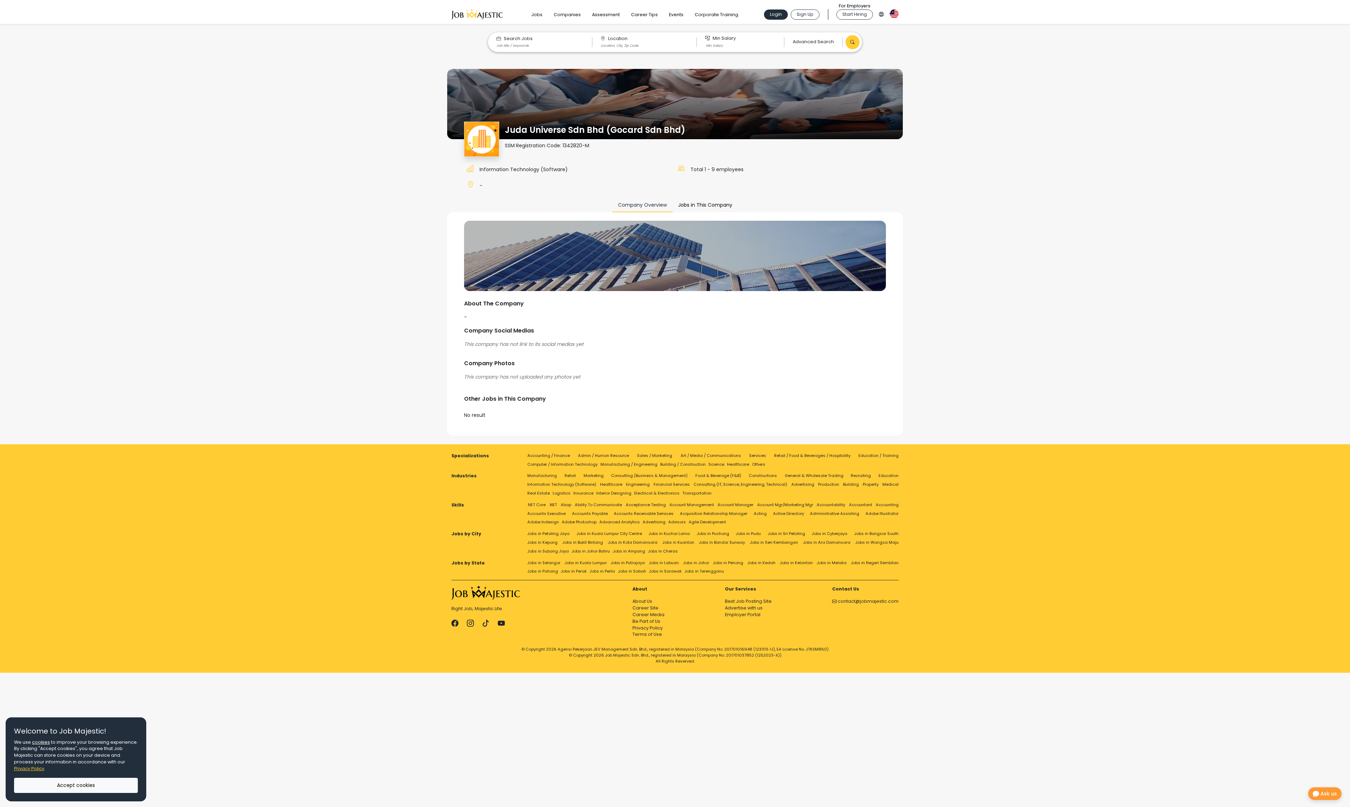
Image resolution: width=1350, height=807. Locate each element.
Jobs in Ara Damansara (826, 542)
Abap (566, 505)
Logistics (562, 493)
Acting (760, 513)
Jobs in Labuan (664, 563)
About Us (642, 601)
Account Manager (735, 505)
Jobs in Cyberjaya (829, 533)
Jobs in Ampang (629, 551)
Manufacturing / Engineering (628, 464)
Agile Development (707, 522)
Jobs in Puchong (713, 533)
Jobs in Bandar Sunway (722, 542)
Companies (567, 15)
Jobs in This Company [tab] (705, 204)
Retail (570, 475)
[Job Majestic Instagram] (470, 623)
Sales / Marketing (654, 455)
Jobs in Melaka (832, 563)
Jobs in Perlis (602, 571)
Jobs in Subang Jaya (548, 551)
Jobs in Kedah (761, 563)
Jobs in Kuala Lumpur (586, 563)
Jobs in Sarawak (665, 571)
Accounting (887, 505)
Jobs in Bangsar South (876, 533)
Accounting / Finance (548, 455)
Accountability (831, 505)
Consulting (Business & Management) (649, 475)
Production (828, 484)
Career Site (645, 608)
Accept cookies (76, 785)
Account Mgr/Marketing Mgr (785, 505)
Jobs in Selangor (543, 563)
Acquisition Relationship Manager (713, 513)
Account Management (691, 505)
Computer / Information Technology (562, 464)
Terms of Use (647, 634)
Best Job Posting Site (748, 601)
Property (871, 484)
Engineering (638, 484)
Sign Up (805, 14)
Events (676, 15)
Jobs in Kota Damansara (632, 542)
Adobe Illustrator (882, 513)
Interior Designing (613, 493)
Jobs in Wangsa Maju (877, 542)
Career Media (648, 615)
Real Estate (538, 493)
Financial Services (672, 484)
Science (716, 464)
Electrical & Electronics (657, 493)
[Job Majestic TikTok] (485, 623)
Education (889, 475)
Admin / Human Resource (603, 455)
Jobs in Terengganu (704, 571)
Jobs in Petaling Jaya (548, 533)
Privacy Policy (647, 628)
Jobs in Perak (574, 571)
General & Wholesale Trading (814, 475)
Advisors (677, 522)
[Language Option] (881, 13)
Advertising (802, 484)
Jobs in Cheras (663, 551)
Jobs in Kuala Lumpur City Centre (609, 533)
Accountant (860, 505)
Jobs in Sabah (632, 571)
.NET (553, 505)
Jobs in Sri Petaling (786, 533)
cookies (41, 742)
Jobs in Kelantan (796, 563)
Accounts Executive (546, 513)
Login (776, 14)
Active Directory (788, 513)
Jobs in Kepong (542, 542)
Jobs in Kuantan (678, 542)
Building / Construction (683, 464)
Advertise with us (744, 608)
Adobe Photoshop (579, 522)
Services (757, 455)
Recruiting (861, 475)
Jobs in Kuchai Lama (669, 533)
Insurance (583, 493)
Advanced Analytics (619, 522)
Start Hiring (854, 14)
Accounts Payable (590, 513)
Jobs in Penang (728, 563)
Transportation (697, 493)
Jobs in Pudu (748, 533)
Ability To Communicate (598, 505)
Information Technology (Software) (524, 169)
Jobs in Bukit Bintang (582, 542)
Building (851, 484)
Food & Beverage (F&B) (718, 475)
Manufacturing (542, 475)
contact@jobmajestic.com (868, 601)
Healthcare (738, 464)
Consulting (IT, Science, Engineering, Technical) (740, 484)
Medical (890, 484)
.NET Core (536, 505)
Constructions (763, 475)
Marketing (594, 475)
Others (758, 464)
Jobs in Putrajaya (628, 563)
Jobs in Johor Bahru (591, 551)
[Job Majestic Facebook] (454, 623)
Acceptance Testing (646, 505)
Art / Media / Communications (711, 455)
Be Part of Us (646, 621)
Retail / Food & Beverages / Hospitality (812, 455)
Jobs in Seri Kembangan (774, 542)
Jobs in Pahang (542, 571)
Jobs (536, 15)
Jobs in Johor (696, 563)
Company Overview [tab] (642, 204)
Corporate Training (716, 15)
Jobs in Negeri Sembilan (875, 563)
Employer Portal (742, 615)
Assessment (606, 15)
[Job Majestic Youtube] (501, 623)
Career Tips (644, 15)
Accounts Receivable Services (644, 513)
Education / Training (879, 455)
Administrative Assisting (834, 513)
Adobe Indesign (543, 522)
